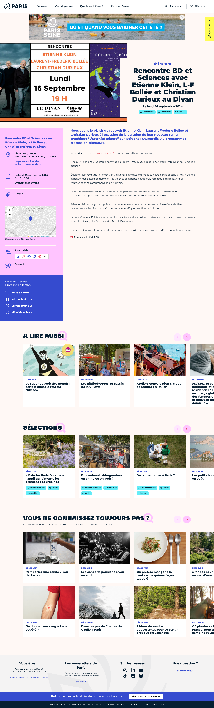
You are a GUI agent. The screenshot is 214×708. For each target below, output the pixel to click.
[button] (30, 218)
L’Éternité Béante (102, 153)
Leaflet (31, 236)
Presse (111, 704)
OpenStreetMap (44, 236)
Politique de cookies (140, 704)
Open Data (122, 704)
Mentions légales (58, 704)
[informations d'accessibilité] (32, 256)
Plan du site (158, 704)
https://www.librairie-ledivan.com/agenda (27, 163)
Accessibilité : (87, 704)
